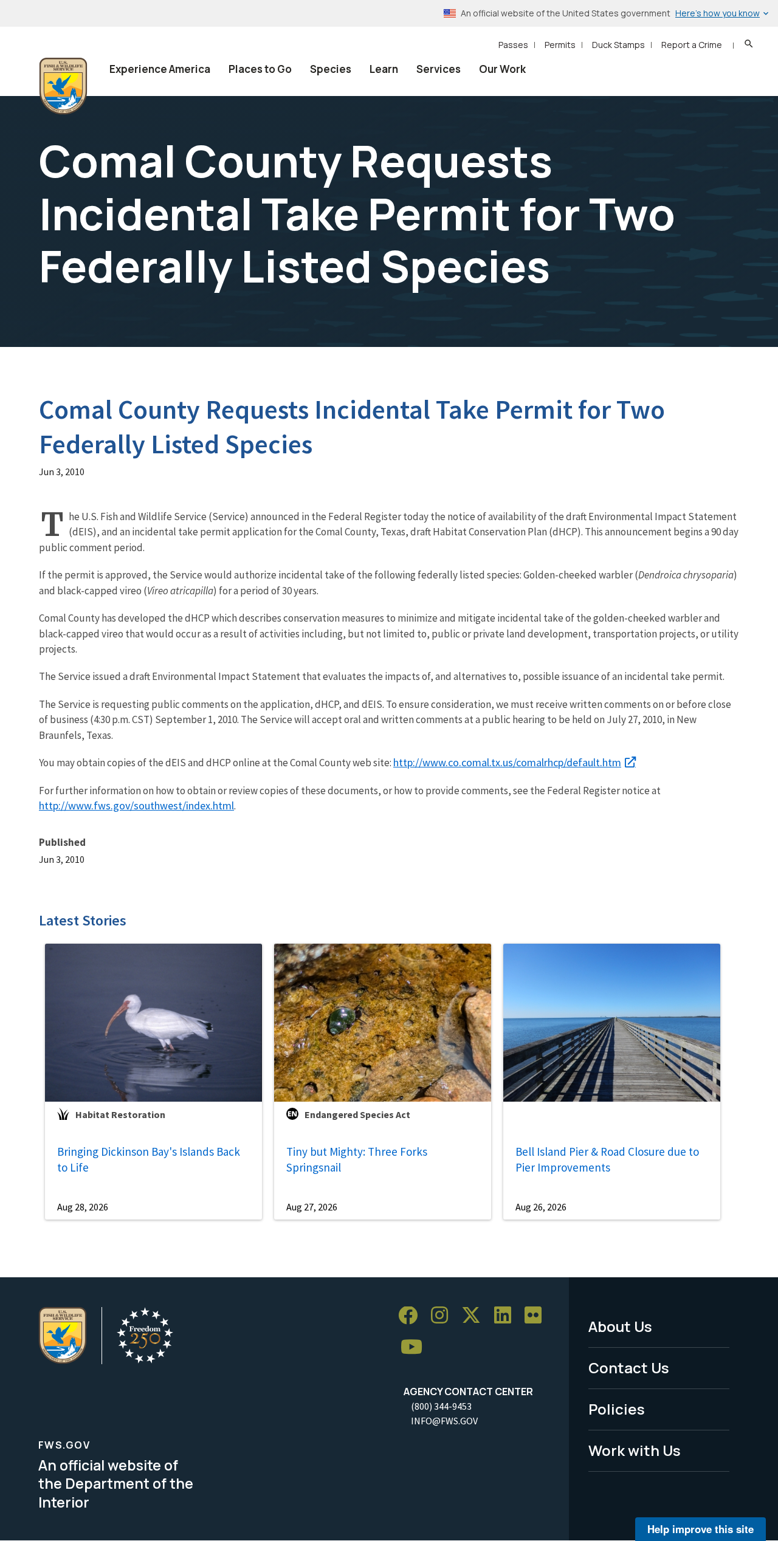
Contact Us (628, 1367)
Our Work (502, 69)
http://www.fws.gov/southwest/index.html (136, 805)
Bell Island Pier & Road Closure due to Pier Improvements (607, 1159)
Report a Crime (691, 44)
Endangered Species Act (357, 1114)
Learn (384, 69)
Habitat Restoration (120, 1114)
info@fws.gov (444, 1421)
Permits (560, 44)
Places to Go (260, 69)
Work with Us (634, 1450)
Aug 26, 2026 (540, 1207)
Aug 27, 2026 (311, 1207)
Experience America (159, 69)
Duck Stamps (618, 44)
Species (330, 69)
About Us (620, 1326)
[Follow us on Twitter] (475, 1315)
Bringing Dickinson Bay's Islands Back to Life (148, 1159)
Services (438, 69)
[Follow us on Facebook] (412, 1315)
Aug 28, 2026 (82, 1207)
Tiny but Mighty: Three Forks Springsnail (356, 1159)
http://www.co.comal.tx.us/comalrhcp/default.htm (507, 762)
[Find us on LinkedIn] (507, 1315)
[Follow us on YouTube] (416, 1347)
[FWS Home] (63, 86)
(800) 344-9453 (441, 1406)
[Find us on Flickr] (537, 1315)
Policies (616, 1409)
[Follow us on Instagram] (443, 1315)
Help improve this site (700, 1529)
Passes (513, 44)
